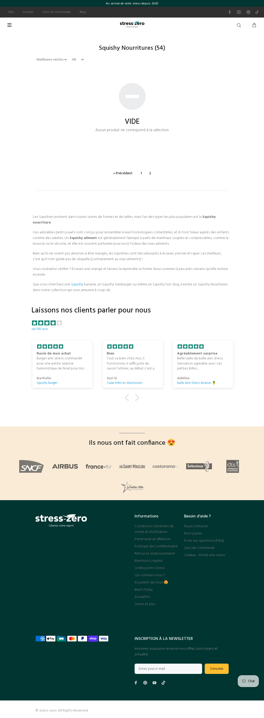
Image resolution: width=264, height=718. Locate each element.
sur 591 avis (39, 329)
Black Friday (144, 590)
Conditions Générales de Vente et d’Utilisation (154, 529)
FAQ (11, 12)
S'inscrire (216, 669)
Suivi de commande (199, 548)
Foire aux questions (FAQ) (204, 541)
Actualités (142, 597)
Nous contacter (196, 526)
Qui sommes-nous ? (150, 575)
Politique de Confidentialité (156, 546)
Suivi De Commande (57, 12)
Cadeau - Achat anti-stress (204, 555)
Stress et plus (145, 604)
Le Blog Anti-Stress (149, 568)
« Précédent (123, 173)
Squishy (77, 284)
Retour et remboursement (155, 554)
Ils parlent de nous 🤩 (151, 582)
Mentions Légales (149, 561)
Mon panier (193, 534)
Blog (83, 12)
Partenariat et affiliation (153, 539)
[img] (134, 323)
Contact (28, 12)
